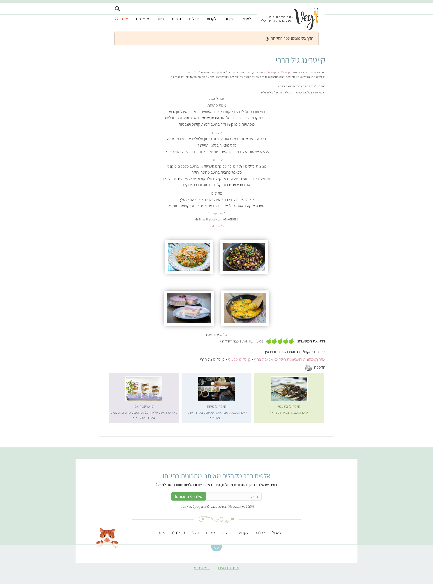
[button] (216, 548)
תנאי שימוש (202, 567)
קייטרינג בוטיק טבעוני (278, 72)
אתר (211, 226)
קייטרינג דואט (144, 406)
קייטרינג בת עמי (289, 406)
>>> (272, 412)
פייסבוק (220, 226)
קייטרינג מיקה (216, 406)
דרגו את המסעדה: (311, 341)
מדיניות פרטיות (228, 567)
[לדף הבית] (291, 17)
